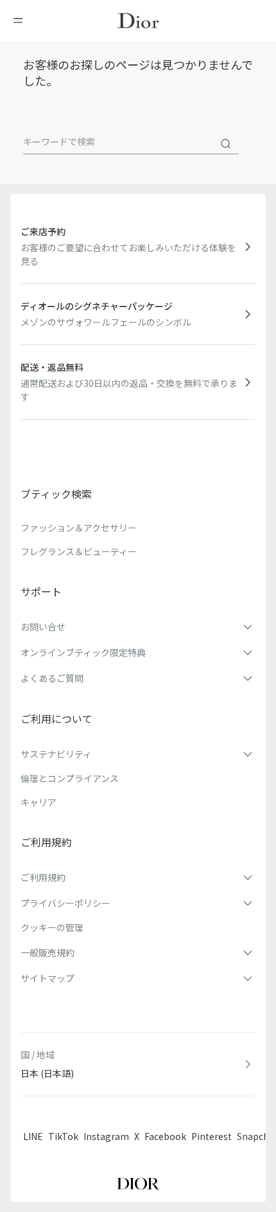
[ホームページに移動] (138, 20)
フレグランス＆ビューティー (79, 551)
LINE (33, 1136)
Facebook (165, 1136)
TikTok (63, 1136)
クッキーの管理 (52, 927)
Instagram (106, 1136)
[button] (138, 626)
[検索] (226, 144)
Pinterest (211, 1136)
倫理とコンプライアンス (70, 778)
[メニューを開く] (21, 20)
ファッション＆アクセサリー (79, 527)
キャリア (38, 802)
